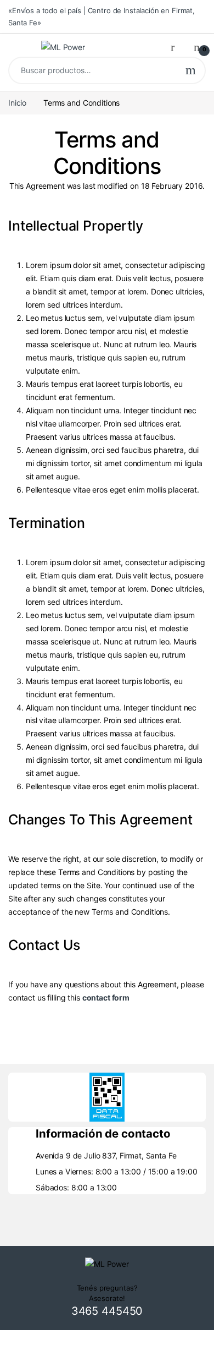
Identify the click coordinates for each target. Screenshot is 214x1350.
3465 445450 (107, 1311)
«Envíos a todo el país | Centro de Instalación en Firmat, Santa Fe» (101, 16)
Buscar (191, 70)
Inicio (17, 102)
